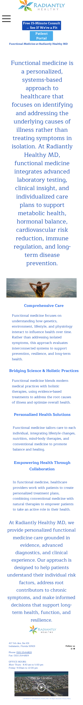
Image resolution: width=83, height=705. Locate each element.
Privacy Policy (66, 699)
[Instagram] (72, 649)
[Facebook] (74, 649)
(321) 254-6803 (24, 652)
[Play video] (41, 688)
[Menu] (6, 18)
